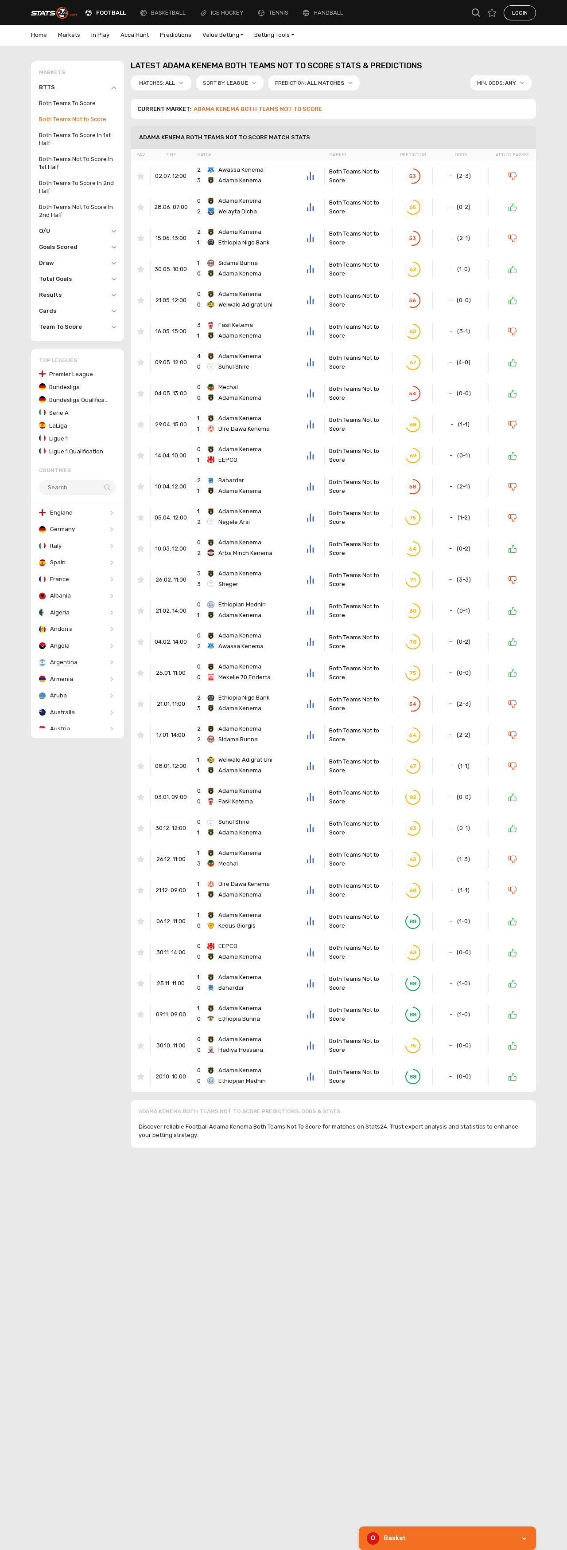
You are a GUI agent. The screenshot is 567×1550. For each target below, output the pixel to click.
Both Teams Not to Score (354, 176)
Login (520, 13)
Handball (328, 12)
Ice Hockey (227, 12)
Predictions (175, 34)
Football (111, 12)
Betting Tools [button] (272, 34)
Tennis (278, 12)
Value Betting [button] (220, 34)
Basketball (168, 12)
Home (39, 34)
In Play (100, 34)
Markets (69, 34)
